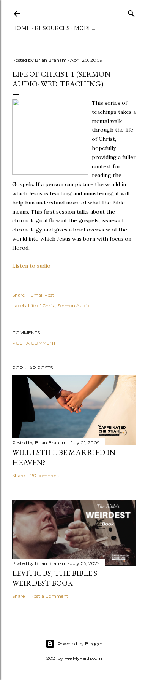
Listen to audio (31, 265)
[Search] (131, 12)
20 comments (45, 475)
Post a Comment (34, 343)
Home (21, 28)
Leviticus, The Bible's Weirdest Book (54, 578)
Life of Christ (41, 305)
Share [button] (18, 295)
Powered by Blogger (80, 643)
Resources (52, 28)
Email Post (42, 295)
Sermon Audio (73, 305)
